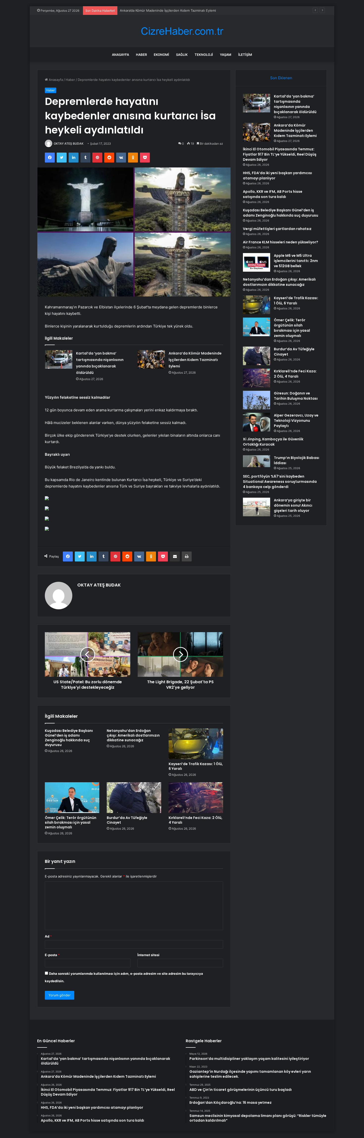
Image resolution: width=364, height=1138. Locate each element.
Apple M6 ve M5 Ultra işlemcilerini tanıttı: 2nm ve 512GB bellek (296, 260)
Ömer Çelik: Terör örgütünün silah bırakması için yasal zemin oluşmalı (70, 822)
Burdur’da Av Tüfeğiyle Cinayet (127, 820)
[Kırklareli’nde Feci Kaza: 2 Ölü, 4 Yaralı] (196, 797)
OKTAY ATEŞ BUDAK (68, 143)
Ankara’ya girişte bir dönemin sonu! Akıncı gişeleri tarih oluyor (293, 505)
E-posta (52, 955)
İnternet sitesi (148, 955)
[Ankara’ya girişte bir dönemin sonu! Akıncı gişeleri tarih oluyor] (256, 507)
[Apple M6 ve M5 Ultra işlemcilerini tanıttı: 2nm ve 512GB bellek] (256, 262)
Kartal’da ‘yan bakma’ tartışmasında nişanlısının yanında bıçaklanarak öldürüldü (295, 104)
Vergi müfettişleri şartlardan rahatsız (277, 228)
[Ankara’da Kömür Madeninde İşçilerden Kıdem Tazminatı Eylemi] (151, 359)
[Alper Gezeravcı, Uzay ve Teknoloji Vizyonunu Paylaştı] (256, 422)
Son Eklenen (281, 77)
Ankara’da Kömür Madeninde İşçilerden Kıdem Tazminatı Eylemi (195, 360)
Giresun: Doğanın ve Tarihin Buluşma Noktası (296, 396)
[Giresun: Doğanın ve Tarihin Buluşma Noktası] (256, 400)
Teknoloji (204, 55)
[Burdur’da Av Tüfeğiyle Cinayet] (134, 797)
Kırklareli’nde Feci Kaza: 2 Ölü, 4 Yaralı (195, 820)
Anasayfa (120, 55)
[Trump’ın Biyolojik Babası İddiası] (256, 461)
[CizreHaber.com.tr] (182, 31)
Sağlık (182, 55)
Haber (141, 55)
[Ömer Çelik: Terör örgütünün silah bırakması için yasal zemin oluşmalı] (72, 797)
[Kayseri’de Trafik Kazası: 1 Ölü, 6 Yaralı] (196, 743)
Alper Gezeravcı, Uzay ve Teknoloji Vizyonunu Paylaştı (296, 420)
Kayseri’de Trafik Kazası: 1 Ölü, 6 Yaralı (196, 766)
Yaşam (225, 55)
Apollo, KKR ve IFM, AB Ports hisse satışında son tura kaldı (272, 194)
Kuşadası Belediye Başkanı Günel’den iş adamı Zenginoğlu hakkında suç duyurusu (69, 737)
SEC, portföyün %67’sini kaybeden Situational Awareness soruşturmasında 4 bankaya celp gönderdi (280, 481)
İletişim (245, 55)
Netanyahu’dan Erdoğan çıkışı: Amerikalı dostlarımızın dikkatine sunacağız (133, 735)
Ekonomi (161, 55)
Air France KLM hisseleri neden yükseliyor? (280, 242)
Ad (48, 936)
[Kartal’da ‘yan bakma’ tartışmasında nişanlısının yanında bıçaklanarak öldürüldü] (58, 359)
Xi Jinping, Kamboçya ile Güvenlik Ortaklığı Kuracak (273, 442)
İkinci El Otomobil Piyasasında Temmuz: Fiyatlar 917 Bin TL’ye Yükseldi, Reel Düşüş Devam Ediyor (279, 154)
